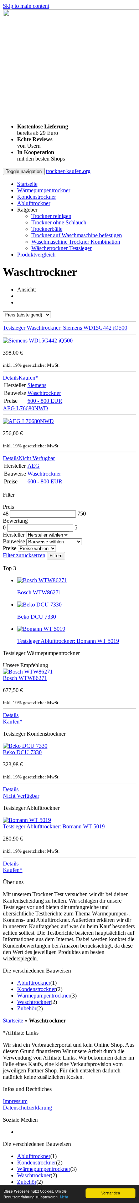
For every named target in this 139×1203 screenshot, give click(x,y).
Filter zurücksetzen (24, 555)
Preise (9, 548)
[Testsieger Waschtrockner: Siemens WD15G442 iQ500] (38, 340)
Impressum (15, 1101)
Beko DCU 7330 (22, 752)
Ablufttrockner (33, 203)
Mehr (64, 1196)
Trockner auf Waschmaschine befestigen (76, 235)
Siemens (36, 385)
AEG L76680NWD (25, 408)
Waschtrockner (44, 393)
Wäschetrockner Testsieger (61, 248)
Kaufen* (28, 378)
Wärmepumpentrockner (43, 190)
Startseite (27, 184)
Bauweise (14, 541)
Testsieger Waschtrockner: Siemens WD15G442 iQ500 (65, 328)
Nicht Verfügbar (37, 458)
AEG (33, 466)
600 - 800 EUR (44, 401)
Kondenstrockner (36, 197)
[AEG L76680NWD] (28, 421)
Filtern (56, 555)
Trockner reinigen (51, 216)
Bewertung (15, 521)
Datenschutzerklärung (27, 1108)
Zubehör (26, 1008)
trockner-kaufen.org (68, 171)
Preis (8, 507)
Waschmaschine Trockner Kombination (75, 242)
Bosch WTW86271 (25, 678)
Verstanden (110, 1193)
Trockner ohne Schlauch (58, 222)
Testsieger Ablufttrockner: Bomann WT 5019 (54, 826)
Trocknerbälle (46, 229)
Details (11, 378)
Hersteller (14, 535)
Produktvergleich (36, 255)
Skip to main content (26, 6)
